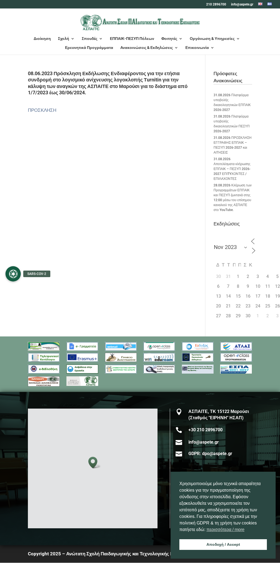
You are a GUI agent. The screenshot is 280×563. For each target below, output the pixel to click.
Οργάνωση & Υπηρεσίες (212, 39)
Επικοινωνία (197, 48)
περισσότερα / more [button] (225, 529)
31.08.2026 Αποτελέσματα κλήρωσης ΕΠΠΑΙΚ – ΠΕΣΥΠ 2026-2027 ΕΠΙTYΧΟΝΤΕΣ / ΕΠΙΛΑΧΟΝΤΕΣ (232, 169)
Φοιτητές (169, 39)
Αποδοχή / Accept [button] (223, 544)
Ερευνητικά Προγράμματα (89, 48)
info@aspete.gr (242, 4)
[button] (94, 462)
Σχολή (63, 39)
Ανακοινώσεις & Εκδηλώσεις (146, 48)
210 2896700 (216, 4)
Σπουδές (89, 39)
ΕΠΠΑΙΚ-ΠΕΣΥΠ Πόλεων (132, 39)
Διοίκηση (42, 39)
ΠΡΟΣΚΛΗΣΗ (42, 110)
